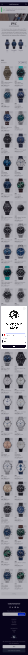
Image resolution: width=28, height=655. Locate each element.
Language (4, 338)
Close (24, 308)
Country (4, 332)
